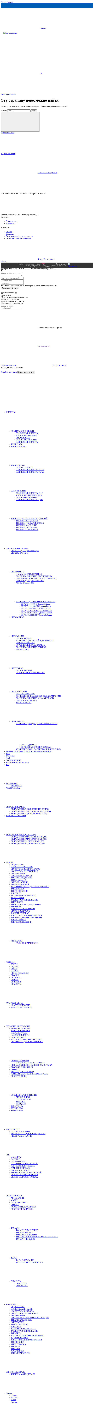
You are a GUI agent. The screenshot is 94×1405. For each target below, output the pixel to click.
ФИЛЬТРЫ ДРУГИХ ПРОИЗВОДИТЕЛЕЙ (29, 518)
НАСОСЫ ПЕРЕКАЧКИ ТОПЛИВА (26, 1039)
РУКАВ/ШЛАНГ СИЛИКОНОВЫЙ (26, 1172)
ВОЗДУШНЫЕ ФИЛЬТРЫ (27, 433)
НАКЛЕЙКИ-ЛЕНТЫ (20, 1035)
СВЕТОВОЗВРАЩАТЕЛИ (22, 1209)
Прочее (14, 1402)
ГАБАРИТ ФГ (22, 1286)
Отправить (6, 288)
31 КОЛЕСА (16, 893)
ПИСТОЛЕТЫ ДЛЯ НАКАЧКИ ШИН (27, 1042)
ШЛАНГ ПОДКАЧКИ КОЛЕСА (24, 1177)
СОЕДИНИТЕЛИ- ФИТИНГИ (24, 1095)
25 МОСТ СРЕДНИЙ (20, 884)
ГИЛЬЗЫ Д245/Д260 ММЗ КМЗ (29, 574)
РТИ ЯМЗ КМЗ (22, 649)
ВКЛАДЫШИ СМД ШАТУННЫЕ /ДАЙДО (29, 813)
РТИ (8, 1155)
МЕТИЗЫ (10, 962)
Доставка (10, 234)
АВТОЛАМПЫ (17, 1198)
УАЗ (7, 765)
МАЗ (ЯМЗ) (11, 1304)
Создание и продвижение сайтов (29, 264)
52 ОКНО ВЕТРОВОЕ (20, 911)
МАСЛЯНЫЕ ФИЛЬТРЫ (26, 435)
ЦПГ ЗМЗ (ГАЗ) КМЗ (20, 553)
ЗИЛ (8, 754)
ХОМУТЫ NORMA (14, 1003)
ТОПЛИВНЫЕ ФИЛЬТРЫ (27, 442)
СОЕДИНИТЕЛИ (23, 1099)
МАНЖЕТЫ (16, 1157)
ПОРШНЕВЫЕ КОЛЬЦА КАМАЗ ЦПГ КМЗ (35, 698)
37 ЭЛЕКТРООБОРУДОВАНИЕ (24, 900)
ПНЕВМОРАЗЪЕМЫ (20, 1061)
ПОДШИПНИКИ (13, 760)
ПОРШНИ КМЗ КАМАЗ (26, 700)
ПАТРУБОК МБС (18, 1161)
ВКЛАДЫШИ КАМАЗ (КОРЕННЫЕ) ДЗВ (29, 837)
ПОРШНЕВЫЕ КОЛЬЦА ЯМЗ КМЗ (31, 647)
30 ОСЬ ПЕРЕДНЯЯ (19, 891)
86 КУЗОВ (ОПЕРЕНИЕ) (21, 922)
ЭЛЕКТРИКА (12, 783)
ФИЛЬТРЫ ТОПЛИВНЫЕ (27, 530)
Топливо (14, 1397)
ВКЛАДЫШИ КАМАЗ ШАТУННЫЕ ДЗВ (29, 839)
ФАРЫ (14, 1258)
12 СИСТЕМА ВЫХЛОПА (22, 1311)
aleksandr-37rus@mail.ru (47, 173)
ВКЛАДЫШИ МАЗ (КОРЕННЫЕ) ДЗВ (27, 841)
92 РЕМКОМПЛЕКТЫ (20, 1353)
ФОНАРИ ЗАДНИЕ (24, 1232)
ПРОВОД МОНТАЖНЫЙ (22, 1067)
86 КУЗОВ (15, 1346)
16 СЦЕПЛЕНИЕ (18, 873)
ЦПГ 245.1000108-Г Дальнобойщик (35, 604)
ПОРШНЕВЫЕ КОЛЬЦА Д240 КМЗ (36, 747)
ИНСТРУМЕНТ (12, 1129)
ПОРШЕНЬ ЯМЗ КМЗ (25, 643)
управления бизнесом (59, 266)
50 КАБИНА (16, 906)
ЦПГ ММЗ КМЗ (17, 572)
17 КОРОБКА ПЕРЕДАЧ (21, 876)
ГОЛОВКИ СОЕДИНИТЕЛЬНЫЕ (30, 1063)
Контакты (10, 223)
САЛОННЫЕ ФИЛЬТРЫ (26, 440)
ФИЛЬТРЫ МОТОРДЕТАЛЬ (23, 1374)
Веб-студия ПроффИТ (33, 266)
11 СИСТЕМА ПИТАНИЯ (22, 867)
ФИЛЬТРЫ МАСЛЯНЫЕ (26, 525)
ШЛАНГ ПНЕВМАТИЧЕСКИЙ (24, 1175)
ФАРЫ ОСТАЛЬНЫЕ (25, 1260)
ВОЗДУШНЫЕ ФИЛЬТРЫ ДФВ (29, 493)
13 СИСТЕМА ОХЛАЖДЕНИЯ (24, 1313)
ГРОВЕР (14, 971)
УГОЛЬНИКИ (17, 1110)
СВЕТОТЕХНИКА (19, 1076)
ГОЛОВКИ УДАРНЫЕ (20, 1131)
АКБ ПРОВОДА (13, 788)
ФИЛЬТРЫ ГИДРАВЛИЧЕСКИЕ (30, 523)
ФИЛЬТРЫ (10, 412)
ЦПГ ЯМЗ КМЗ (17, 636)
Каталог (9, 1393)
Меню (13, 94)
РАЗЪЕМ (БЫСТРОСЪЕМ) (22, 1072)
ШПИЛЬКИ (16, 982)
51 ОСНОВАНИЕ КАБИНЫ (23, 909)
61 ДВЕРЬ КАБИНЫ (19, 1338)
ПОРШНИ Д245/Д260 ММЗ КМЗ (30, 581)
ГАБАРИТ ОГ (21, 1283)
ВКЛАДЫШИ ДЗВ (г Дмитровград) (21, 835)
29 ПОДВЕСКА (17, 889)
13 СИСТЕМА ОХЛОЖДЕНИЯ (24, 871)
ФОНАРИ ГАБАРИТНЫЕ (27, 1230)
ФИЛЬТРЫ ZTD (18, 465)
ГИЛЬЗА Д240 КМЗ (29, 745)
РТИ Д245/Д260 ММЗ (25, 583)
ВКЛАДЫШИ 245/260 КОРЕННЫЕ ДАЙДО (30, 809)
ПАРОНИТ (15, 1159)
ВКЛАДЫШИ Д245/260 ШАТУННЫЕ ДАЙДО (31, 811)
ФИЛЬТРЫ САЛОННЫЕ (26, 527)
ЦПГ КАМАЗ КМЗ (19, 691)
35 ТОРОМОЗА (17, 898)
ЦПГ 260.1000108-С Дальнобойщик (36, 608)
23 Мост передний (18, 880)
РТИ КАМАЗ (16, 941)
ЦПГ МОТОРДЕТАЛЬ (15, 1372)
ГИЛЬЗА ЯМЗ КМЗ (24, 638)
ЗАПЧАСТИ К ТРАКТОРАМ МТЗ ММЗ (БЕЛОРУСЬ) (28, 751)
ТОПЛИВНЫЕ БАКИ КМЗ (17, 762)
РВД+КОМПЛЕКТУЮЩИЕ (23, 1166)
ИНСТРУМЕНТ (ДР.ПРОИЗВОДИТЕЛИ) (28, 1134)
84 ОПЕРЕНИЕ (17, 1342)
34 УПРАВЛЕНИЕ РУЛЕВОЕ (23, 895)
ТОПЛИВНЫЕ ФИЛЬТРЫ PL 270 (30, 470)
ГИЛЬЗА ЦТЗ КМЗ (24, 670)
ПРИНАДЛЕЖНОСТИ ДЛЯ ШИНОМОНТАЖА (31, 1065)
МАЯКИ (14, 1200)
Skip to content (7, 2)
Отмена (15, 288)
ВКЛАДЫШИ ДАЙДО (15, 807)
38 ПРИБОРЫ (17, 902)
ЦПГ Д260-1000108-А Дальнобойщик (36, 613)
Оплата (9, 232)
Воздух (14, 1395)
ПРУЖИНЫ (16, 977)
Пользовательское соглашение (18, 238)
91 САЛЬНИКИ (17, 1351)
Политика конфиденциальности (19, 236)
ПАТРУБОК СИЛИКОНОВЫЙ (24, 1164)
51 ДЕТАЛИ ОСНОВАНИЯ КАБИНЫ (27, 1335)
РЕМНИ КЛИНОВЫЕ (20, 1168)
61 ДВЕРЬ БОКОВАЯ (20, 913)
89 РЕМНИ (15, 1349)
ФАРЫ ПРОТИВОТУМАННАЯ (29, 1262)
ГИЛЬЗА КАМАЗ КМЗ (25, 694)
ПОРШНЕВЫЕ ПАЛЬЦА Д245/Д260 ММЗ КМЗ (36, 578)
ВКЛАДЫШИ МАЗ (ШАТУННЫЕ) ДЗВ (28, 843)
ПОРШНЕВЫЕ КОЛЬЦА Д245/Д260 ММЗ (34, 576)
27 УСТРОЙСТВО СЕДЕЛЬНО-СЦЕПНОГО (30, 887)
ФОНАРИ (15, 1228)
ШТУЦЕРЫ (21, 1104)
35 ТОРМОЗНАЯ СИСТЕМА (23, 1329)
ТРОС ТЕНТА (17, 1106)
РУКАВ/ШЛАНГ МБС (20, 1170)
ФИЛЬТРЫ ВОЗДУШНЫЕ (27, 521)
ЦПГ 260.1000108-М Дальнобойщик (36, 606)
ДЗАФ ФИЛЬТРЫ (18, 491)
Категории (5, 94)
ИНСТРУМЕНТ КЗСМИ (21, 1136)
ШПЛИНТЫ (16, 984)
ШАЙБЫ (14, 980)
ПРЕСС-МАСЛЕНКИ (20, 973)
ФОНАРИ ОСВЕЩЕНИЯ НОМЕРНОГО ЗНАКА (37, 1237)
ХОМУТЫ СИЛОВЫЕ (20, 1005)
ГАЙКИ (14, 969)
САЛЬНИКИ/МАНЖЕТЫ (27, 943)
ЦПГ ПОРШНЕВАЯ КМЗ (17, 548)
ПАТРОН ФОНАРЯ (19, 1202)
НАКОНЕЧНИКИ (18, 1037)
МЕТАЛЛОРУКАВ (19, 1033)
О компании (11, 221)
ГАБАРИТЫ (16, 1281)
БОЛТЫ (14, 964)
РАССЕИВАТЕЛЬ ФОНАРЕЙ (23, 1207)
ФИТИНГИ (20, 1101)
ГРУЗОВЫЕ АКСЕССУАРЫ (18, 1026)
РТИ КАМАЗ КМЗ (23, 703)
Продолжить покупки (26, 372)
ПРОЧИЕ (15, 975)
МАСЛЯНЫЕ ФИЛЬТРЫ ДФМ (29, 495)
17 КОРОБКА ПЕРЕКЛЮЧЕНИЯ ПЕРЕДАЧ (30, 1318)
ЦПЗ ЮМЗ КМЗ (17, 721)
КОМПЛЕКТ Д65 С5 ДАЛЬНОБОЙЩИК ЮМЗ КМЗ (38, 749)
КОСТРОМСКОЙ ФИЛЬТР (22, 431)
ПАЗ (8, 758)
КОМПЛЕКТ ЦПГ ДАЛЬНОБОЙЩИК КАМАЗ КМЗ (38, 696)
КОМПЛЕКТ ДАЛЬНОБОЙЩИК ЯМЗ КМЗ (34, 640)
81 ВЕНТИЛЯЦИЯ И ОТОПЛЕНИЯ (26, 915)
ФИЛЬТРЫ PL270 (18, 446)
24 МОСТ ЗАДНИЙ (19, 882)
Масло (13, 1400)
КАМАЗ (9, 862)
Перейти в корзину (9, 372)
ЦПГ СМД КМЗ (17, 617)
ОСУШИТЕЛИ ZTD (24, 467)
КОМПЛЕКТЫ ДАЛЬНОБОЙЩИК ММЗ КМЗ (35, 602)
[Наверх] (20, 122)
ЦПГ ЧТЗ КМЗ (17, 668)
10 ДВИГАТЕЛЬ (17, 864)
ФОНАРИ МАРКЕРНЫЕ (26, 1234)
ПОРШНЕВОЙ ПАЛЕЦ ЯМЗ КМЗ (30, 645)
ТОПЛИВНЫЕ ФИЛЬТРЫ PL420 (30, 472)
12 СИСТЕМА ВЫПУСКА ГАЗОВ (25, 869)
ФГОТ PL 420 (16, 444)
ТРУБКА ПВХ (17, 1108)
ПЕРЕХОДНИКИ (23, 1097)
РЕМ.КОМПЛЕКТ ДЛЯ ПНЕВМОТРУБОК (29, 1074)
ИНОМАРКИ (16, 786)
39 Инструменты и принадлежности (26, 904)
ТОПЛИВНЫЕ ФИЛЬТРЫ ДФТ (29, 500)
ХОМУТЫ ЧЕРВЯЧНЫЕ (21, 1007)
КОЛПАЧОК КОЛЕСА (20, 1031)
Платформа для (61, 264)
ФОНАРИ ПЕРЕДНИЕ (25, 1239)
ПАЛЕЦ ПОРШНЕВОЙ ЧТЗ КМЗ (30, 673)
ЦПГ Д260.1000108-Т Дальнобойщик (36, 615)
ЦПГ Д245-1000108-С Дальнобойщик (36, 611)
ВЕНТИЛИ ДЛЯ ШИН (20, 1028)
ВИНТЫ (14, 966)
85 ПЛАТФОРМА (18, 920)
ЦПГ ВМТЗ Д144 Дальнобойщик (25, 551)
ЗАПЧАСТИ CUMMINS (16, 816)
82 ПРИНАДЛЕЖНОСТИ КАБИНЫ (26, 917)
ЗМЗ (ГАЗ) (10, 756)
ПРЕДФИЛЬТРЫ (23, 438)
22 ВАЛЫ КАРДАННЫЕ (21, 878)
